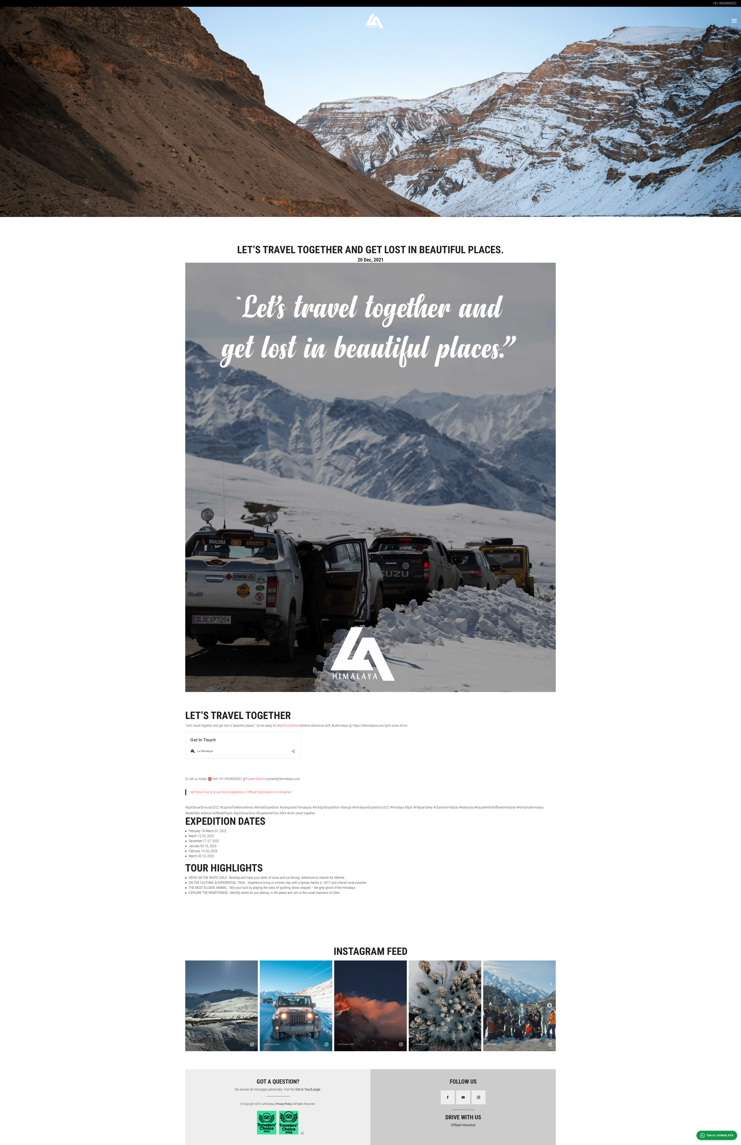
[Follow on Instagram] (479, 1097)
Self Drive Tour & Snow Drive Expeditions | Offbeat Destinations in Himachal (240, 792)
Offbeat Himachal (463, 1125)
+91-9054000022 (725, 3)
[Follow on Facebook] (448, 1097)
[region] (370, 111)
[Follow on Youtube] (463, 1097)
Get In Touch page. (308, 1089)
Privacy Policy (284, 1104)
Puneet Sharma (255, 779)
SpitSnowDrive (289, 725)
